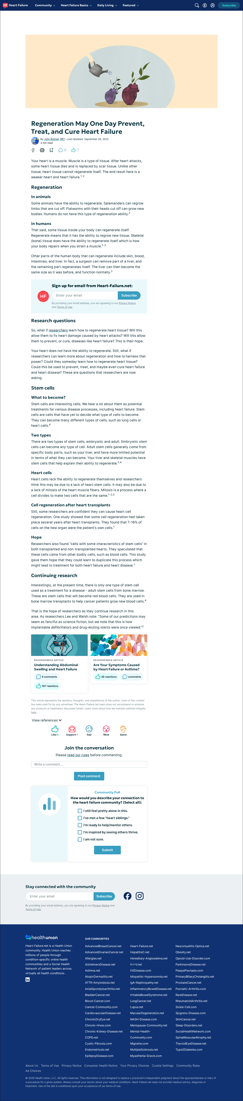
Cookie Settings (162, 1065)
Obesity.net (183, 952)
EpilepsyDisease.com (99, 1056)
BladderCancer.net (97, 995)
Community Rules (188, 1065)
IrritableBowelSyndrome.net (148, 995)
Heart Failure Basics (74, 5)
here (33, 712)
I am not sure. (93, 839)
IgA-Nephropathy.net (144, 982)
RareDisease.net (186, 995)
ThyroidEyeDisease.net (191, 1043)
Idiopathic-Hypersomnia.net (149, 976)
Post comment (89, 776)
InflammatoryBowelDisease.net (151, 989)
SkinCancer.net (186, 1019)
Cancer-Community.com (101, 1007)
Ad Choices (33, 1071)
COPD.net (91, 1037)
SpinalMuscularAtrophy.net (193, 1037)
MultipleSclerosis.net (144, 1049)
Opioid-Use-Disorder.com (193, 958)
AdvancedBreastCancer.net (103, 946)
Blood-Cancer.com (97, 1001)
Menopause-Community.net (148, 1025)
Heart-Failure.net (141, 946)
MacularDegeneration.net (147, 1013)
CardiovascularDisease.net (103, 1013)
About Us (31, 1065)
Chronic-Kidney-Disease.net (104, 1031)
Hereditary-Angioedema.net (149, 958)
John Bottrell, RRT (54, 139)
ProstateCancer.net (188, 982)
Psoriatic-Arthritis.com (191, 989)
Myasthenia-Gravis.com (146, 1056)
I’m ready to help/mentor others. (108, 825)
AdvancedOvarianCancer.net (104, 952)
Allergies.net (93, 958)
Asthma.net (92, 970)
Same (121, 730)
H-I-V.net (136, 964)
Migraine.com (139, 1043)
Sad (86, 730)
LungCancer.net (140, 1001)
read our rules (78, 755)
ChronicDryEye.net (97, 1019)
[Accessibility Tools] (205, 5)
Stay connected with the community (60, 886)
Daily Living (105, 5)
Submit (107, 850)
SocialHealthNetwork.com (193, 1031)
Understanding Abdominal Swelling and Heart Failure (56, 667)
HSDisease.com (140, 970)
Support (71, 730)
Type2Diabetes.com (189, 1049)
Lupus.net (136, 1007)
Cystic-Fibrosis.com (98, 1043)
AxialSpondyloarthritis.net (102, 989)
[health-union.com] (41, 938)
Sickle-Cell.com (186, 1007)
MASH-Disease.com (143, 1019)
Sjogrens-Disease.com (191, 1013)
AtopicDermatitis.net (99, 976)
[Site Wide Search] (197, 5)
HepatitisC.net (139, 952)
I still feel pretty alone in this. (105, 811)
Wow (104, 730)
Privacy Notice (127, 303)
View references (45, 720)
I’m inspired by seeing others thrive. (110, 832)
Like (53, 730)
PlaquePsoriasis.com (189, 970)
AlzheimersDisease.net (100, 964)
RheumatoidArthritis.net (191, 1001)
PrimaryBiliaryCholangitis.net (195, 976)
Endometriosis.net (97, 1049)
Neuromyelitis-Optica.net (192, 946)
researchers (58, 330)
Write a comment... (48, 764)
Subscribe (129, 295)
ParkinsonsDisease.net (191, 964)
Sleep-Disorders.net (189, 1025)
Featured (129, 5)
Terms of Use (64, 306)
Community (43, 5)
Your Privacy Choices (134, 1065)
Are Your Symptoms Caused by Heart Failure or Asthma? (116, 667)
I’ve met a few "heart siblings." (106, 818)
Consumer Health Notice (100, 1065)
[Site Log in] (212, 5)
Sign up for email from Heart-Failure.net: (92, 286)
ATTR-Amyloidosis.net (100, 982)
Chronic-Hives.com (98, 1025)
